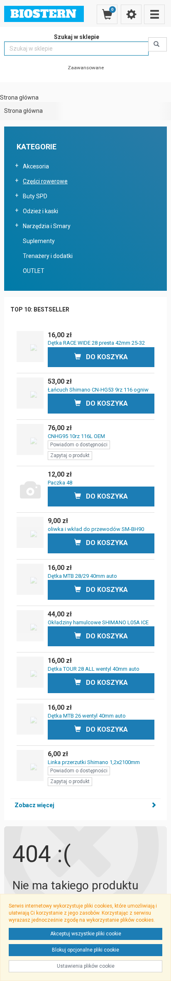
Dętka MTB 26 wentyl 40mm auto (87, 716)
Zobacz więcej (34, 805)
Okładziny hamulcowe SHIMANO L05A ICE (98, 622)
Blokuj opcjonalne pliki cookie (85, 950)
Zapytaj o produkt (70, 455)
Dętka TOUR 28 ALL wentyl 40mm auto (93, 669)
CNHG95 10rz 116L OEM (76, 436)
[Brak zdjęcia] (30, 485)
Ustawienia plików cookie (86, 966)
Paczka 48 (60, 483)
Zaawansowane (86, 68)
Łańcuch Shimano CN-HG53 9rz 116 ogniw (98, 390)
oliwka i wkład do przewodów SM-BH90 (96, 529)
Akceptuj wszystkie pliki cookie (85, 934)
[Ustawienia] (131, 14)
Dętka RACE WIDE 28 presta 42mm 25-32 (96, 343)
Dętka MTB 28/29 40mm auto (82, 576)
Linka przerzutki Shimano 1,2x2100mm (94, 762)
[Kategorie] (154, 14)
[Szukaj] (157, 44)
